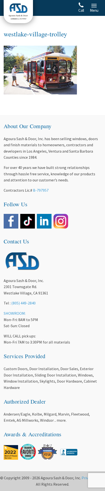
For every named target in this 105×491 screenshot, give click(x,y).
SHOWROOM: (15, 313)
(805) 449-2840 (23, 303)
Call (81, 10)
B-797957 (41, 190)
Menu (94, 10)
